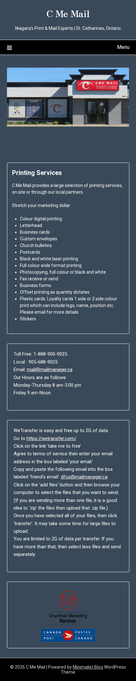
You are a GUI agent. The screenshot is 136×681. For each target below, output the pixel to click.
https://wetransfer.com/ (51, 438)
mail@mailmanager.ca (49, 369)
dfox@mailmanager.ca (84, 477)
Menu (123, 47)
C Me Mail (68, 13)
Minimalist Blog (88, 667)
